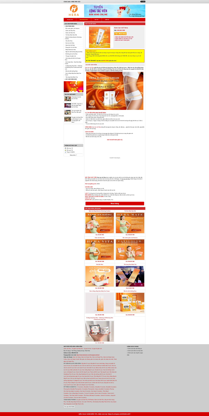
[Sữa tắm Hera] (99, 276)
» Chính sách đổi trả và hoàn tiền (135, 350)
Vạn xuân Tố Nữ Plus (87, 401)
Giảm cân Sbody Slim (86, 357)
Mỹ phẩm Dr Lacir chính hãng (97, 363)
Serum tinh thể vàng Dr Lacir (82, 372)
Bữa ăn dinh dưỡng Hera (130, 291)
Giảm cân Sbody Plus (97, 357)
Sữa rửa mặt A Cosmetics (80, 397)
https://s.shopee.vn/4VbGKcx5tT (119, 414)
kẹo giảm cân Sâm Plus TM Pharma (85, 399)
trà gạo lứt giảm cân (97, 348)
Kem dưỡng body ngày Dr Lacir (74, 376)
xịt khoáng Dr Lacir (71, 372)
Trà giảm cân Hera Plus (77, 348)
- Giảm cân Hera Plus (70, 30)
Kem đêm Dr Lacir (91, 367)
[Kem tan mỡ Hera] (99, 37)
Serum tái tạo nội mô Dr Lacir (105, 378)
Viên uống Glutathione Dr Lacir (83, 374)
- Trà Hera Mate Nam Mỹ (71, 35)
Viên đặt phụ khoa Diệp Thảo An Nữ (101, 401)
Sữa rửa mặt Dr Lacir (87, 365)
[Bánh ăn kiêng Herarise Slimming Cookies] (99, 223)
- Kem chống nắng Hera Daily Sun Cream (73, 74)
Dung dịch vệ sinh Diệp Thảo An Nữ (74, 404)
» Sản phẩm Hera (69, 26)
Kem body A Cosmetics (96, 391)
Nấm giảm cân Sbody (85, 359)
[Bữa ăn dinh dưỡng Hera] (130, 303)
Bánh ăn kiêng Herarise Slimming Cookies (99, 211)
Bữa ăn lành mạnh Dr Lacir (84, 382)
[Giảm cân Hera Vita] (99, 249)
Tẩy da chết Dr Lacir (95, 372)
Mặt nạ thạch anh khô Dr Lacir (91, 378)
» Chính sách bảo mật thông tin (134, 348)
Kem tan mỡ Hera (89, 67)
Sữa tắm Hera (99, 264)
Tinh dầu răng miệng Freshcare (73, 401)
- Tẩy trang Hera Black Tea (71, 77)
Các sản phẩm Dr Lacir (76, 365)
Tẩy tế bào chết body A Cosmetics (92, 395)
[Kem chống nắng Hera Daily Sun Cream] (99, 303)
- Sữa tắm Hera (68, 41)
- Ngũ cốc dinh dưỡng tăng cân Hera (73, 51)
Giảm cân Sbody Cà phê (73, 359)
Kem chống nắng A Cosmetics (76, 393)
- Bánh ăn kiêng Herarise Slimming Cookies (73, 38)
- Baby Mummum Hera (70, 49)
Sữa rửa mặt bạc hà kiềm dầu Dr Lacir (102, 365)
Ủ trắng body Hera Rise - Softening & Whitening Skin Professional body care (99, 318)
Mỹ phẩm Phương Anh (75, 389)
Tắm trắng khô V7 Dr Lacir (100, 376)
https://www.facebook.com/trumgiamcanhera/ (87, 355)
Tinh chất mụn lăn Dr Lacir (88, 380)
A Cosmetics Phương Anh (88, 389)
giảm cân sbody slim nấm (107, 359)
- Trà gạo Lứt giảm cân (70, 56)
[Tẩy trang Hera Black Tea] (130, 276)
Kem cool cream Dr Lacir (80, 367)
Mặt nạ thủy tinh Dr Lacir (102, 367)
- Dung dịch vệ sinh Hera (71, 47)
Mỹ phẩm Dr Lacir (86, 363)
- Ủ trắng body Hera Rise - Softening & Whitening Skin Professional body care (73, 67)
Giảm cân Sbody (77, 357)
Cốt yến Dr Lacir (98, 369)
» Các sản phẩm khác (71, 79)
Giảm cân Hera (67, 348)
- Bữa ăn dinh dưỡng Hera (71, 71)
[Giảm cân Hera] (74, 15)
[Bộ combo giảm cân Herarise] (130, 249)
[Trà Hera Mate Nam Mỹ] (130, 223)
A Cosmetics (80, 387)
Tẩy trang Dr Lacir (104, 372)
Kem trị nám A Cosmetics (101, 393)
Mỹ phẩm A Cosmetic (100, 387)
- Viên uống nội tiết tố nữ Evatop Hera (72, 59)
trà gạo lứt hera (87, 348)
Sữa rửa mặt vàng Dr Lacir (76, 378)
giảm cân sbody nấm (95, 359)
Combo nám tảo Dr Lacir (97, 382)
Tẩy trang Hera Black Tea (130, 264)
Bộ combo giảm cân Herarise (130, 237)
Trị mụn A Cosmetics (89, 393)
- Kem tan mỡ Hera (69, 43)
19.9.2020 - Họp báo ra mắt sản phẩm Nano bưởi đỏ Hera (77, 105)
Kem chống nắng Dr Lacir (88, 369)
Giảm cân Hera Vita (99, 237)
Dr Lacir (68, 365)
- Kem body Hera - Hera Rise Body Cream (73, 62)
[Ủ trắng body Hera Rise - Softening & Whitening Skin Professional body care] (99, 331)
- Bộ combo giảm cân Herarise (72, 28)
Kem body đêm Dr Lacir (87, 376)
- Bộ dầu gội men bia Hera (71, 54)
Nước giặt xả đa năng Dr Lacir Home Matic (84, 384)
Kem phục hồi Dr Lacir (101, 380)
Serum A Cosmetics (105, 395)
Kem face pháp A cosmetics (73, 391)
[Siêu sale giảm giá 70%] (73, 92)
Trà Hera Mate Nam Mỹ (130, 211)
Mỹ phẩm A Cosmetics (89, 387)
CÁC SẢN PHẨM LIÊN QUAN (92, 208)
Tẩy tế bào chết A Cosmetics (76, 395)
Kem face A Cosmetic (85, 391)
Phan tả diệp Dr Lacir (73, 382)
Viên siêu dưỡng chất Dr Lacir (98, 374)
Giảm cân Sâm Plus (99, 399)
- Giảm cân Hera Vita (70, 32)
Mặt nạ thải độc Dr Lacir (76, 369)
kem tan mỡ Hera (96, 127)
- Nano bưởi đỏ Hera (70, 45)
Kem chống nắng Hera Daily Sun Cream (100, 291)
